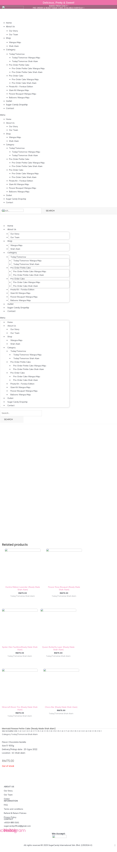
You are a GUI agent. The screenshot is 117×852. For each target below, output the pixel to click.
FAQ (6, 805)
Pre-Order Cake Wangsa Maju (25, 79)
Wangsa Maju (15, 42)
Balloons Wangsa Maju (19, 97)
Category (10, 49)
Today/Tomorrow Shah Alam (25, 61)
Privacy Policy (10, 817)
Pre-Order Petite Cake (19, 65)
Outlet (9, 101)
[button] (58, 115)
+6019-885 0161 (11, 822)
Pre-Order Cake (16, 75)
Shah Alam (14, 46)
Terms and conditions (13, 809)
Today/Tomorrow (17, 54)
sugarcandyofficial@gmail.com (17, 826)
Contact (10, 108)
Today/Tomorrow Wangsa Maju (26, 57)
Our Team (13, 34)
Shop (8, 38)
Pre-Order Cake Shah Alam (24, 83)
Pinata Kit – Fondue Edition (21, 86)
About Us (10, 26)
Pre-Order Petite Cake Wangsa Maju (28, 68)
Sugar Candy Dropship (17, 104)
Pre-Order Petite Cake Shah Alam (27, 72)
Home (9, 23)
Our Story (13, 31)
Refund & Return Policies (15, 813)
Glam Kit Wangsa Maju (19, 90)
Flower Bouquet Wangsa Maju (22, 94)
